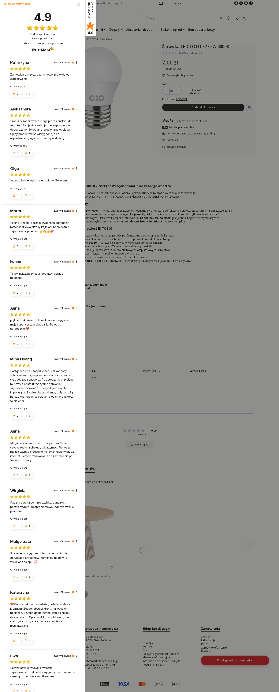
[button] (5, 4)
